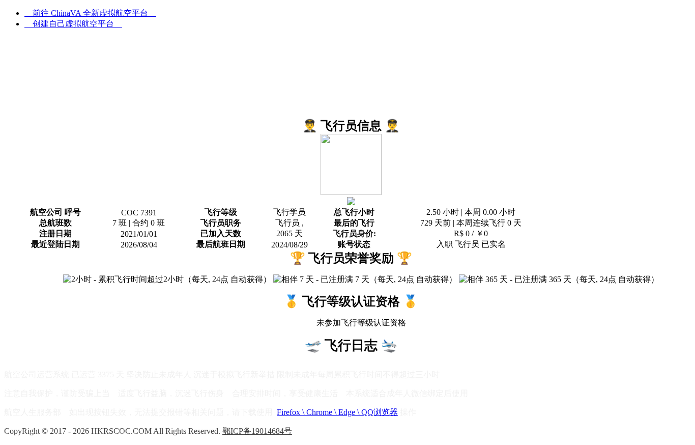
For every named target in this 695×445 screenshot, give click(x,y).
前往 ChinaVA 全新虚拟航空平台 (90, 13)
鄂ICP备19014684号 (257, 431)
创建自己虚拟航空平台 (73, 23)
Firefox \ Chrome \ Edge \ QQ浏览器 (337, 412)
